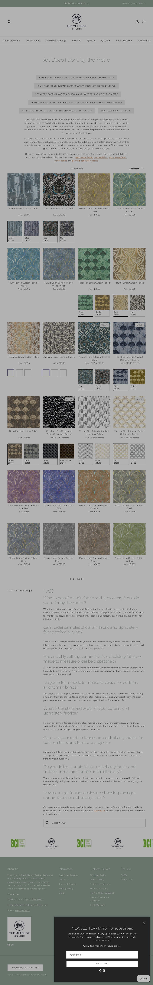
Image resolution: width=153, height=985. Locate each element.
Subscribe (102, 964)
